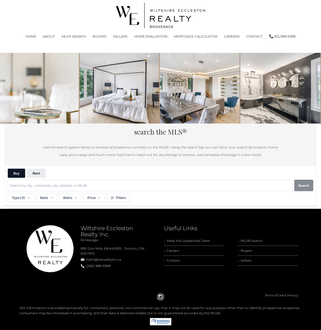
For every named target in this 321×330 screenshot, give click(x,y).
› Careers (171, 250)
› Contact (172, 260)
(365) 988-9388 (98, 266)
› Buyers (245, 250)
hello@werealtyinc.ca (103, 259)
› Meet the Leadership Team (187, 241)
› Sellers (244, 260)
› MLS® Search (250, 241)
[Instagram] (160, 296)
